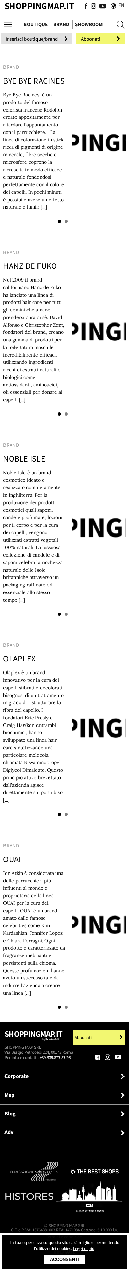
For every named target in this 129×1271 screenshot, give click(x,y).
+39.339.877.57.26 (55, 1057)
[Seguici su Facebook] (85, 6)
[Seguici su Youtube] (101, 6)
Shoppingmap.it (33, 1035)
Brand (61, 24)
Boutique (36, 24)
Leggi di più (83, 1248)
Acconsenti (64, 1259)
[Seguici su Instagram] (93, 6)
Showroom (89, 24)
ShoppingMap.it (39, 5)
